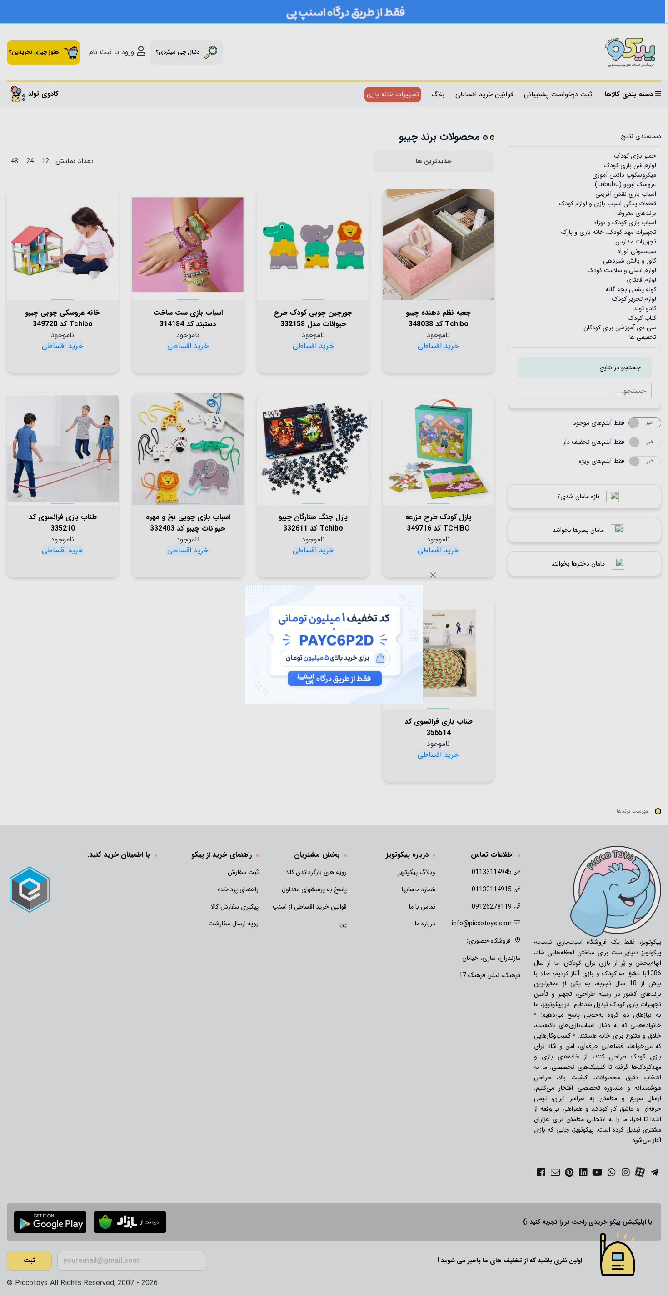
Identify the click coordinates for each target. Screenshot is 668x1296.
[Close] (433, 575)
